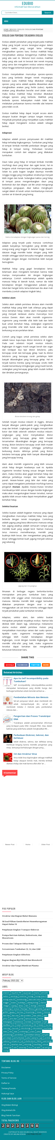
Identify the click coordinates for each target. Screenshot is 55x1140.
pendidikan (19, 1035)
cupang (14, 1006)
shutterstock (30, 1041)
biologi (13, 29)
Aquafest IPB (16, 993)
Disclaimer (6, 1067)
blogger (6, 1002)
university (22, 1047)
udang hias (7, 1047)
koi (13, 1025)
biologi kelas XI (41, 996)
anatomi (6, 993)
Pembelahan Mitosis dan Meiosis (31, 697)
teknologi (27, 1044)
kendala (28, 1022)
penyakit (45, 1035)
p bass (32, 1031)
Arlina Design (20, 1134)
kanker (41, 1018)
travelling (37, 1044)
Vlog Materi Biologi (9, 1105)
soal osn (6, 1044)
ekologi (33, 1006)
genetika (39, 1009)
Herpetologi (30, 1012)
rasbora (6, 1041)
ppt (41, 1038)
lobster (41, 1025)
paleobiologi (8, 1035)
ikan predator (26, 1015)
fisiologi (24, 1009)
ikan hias (6, 1015)
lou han (49, 1025)
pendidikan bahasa (32, 1035)
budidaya (21, 1002)
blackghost (47, 999)
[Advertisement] (27, 877)
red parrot (15, 1041)
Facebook (22, 665)
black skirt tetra (35, 999)
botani (13, 1002)
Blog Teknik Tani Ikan (10, 1115)
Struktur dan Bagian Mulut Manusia (19, 916)
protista (48, 1038)
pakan (39, 1031)
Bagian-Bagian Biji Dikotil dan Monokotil (22, 960)
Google (10, 665)
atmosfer (44, 993)
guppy (12, 1012)
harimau (20, 1012)
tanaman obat (16, 1044)
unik (15, 1047)
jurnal (21, 1018)
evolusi (21, 29)
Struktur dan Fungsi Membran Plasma (20, 965)
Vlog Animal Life (8, 1110)
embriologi (7, 1009)
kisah (45, 1022)
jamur (5, 1018)
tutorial (45, 1044)
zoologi (6, 1051)
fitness (31, 1009)
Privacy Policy (7, 1072)
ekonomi (41, 1006)
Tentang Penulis (8, 1088)
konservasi (27, 1025)
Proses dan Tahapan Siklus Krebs (18, 943)
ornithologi (23, 1031)
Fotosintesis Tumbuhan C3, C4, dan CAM (21, 949)
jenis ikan (13, 1018)
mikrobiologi (26, 1028)
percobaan (7, 1038)
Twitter (35, 665)
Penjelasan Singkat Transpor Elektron (20, 929)
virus (30, 1047)
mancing (6, 1028)
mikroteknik (37, 1028)
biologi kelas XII (9, 999)
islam (45, 1015)
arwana (36, 993)
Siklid (39, 1041)
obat (15, 1031)
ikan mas (15, 1015)
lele (34, 1025)
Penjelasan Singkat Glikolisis (16, 954)
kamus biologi (30, 1018)
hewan (39, 1012)
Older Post (45, 844)
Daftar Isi (5, 1083)
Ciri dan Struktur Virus (25, 754)
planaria (35, 1038)
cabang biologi (32, 1002)
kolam (18, 1025)
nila (10, 1031)
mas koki (15, 1028)
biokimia (22, 996)
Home (6, 29)
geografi (47, 1009)
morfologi (48, 1028)
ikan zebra (37, 1015)
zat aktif (37, 1047)
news (5, 1031)
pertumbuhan (18, 1038)
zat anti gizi (46, 1047)
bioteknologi (22, 999)
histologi (47, 1012)
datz (27, 1006)
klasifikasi (6, 1025)
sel (22, 1041)
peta (28, 1038)
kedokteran (18, 1022)
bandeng (14, 996)
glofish (5, 1012)
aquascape (27, 993)
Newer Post (9, 844)
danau (20, 1006)
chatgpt (6, 1006)
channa (43, 1002)
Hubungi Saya (7, 1093)
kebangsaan (7, 1022)
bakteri (6, 996)
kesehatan (37, 1022)
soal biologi (47, 1041)
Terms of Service (8, 1078)
